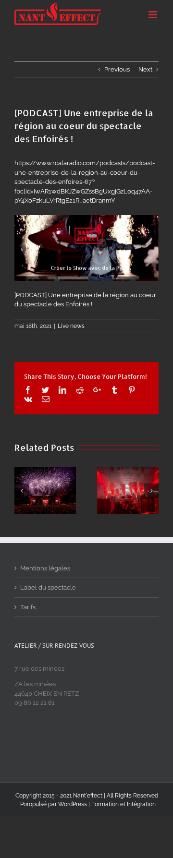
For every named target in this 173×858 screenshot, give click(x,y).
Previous (117, 69)
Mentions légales (45, 568)
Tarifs (28, 607)
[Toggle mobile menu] (153, 15)
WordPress (72, 804)
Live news (71, 326)
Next (145, 69)
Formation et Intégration (123, 804)
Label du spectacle (48, 587)
